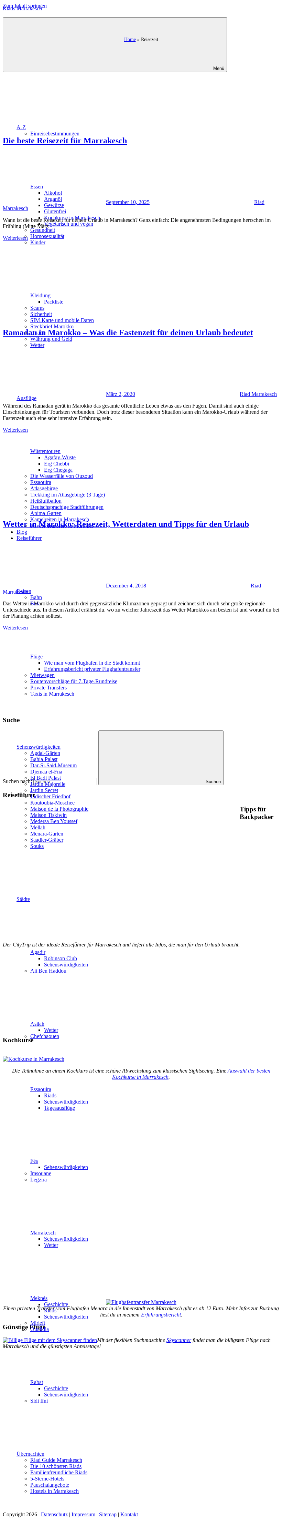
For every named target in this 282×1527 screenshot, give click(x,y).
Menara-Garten (46, 834)
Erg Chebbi (56, 464)
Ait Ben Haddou (48, 971)
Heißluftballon (46, 501)
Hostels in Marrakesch (54, 1491)
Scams (37, 308)
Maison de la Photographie (59, 809)
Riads (50, 1095)
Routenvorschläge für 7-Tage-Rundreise (73, 681)
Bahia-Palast (43, 759)
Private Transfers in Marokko (62, 526)
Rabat (36, 1382)
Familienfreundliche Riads (58, 1472)
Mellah (37, 827)
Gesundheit (42, 230)
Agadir (37, 952)
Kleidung (40, 295)
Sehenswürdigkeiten (39, 747)
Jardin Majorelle (47, 784)
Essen (36, 186)
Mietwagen (42, 675)
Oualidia (39, 1329)
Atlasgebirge (44, 488)
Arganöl (53, 199)
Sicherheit (41, 314)
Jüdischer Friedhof (50, 796)
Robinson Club (60, 958)
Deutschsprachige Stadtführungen (67, 507)
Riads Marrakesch (22, 8)
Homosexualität (47, 236)
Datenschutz (54, 1514)
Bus (34, 603)
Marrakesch (43, 1233)
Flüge (36, 656)
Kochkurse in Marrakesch (72, 218)
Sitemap (108, 1514)
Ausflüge (26, 398)
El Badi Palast (45, 778)
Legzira (38, 1179)
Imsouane (40, 1173)
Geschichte (56, 1304)
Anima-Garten (46, 513)
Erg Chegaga (58, 470)
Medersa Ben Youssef (53, 821)
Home (130, 39)
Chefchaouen (44, 1036)
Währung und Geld (51, 339)
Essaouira (40, 482)
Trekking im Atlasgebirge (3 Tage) (67, 495)
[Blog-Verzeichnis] (16, 1521)
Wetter (37, 345)
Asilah (37, 1024)
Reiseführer (29, 538)
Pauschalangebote (49, 1485)
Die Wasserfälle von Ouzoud (61, 476)
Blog (22, 532)
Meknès (38, 1298)
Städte (23, 899)
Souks (37, 846)
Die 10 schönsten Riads (56, 1466)
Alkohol (53, 193)
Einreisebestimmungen (54, 133)
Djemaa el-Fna (46, 772)
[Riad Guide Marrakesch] (141, 1508)
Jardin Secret (44, 790)
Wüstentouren (45, 451)
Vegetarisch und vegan (68, 224)
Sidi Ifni (39, 1401)
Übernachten (30, 1454)
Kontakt (129, 1514)
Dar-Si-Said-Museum (53, 765)
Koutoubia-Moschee (52, 803)
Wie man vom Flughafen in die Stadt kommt (92, 663)
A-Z (21, 127)
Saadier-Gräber (46, 840)
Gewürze (54, 205)
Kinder (37, 242)
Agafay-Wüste (60, 457)
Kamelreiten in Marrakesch (59, 519)
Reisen (24, 591)
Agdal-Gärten (45, 753)
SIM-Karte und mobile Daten (62, 320)
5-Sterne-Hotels (47, 1479)
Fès (34, 1161)
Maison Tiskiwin (48, 815)
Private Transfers (48, 687)
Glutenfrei (55, 211)
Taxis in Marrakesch (52, 694)
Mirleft (37, 1323)
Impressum (83, 1514)
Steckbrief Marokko (52, 326)
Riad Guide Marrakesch (56, 1460)
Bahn (36, 597)
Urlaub (37, 333)
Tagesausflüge (59, 1108)
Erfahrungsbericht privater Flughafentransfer (92, 669)
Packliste (53, 302)
